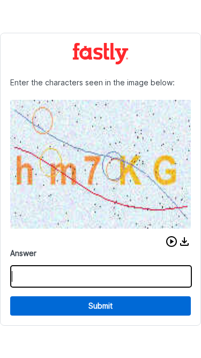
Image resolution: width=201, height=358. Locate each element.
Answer (23, 253)
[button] (171, 241)
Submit (100, 305)
